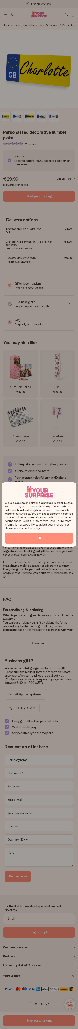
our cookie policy (29, 528)
